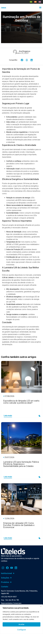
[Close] (41, 606)
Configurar (21, 630)
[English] (40, 2)
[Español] (35, 2)
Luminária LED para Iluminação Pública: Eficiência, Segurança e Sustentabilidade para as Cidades (21, 464)
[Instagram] (3, 568)
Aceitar (21, 624)
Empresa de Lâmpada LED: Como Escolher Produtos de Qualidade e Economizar (18, 525)
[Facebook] (7, 568)
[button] (40, 7)
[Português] (31, 2)
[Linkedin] (16, 568)
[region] (21, 619)
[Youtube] (11, 568)
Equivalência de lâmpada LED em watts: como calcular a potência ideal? (21, 401)
